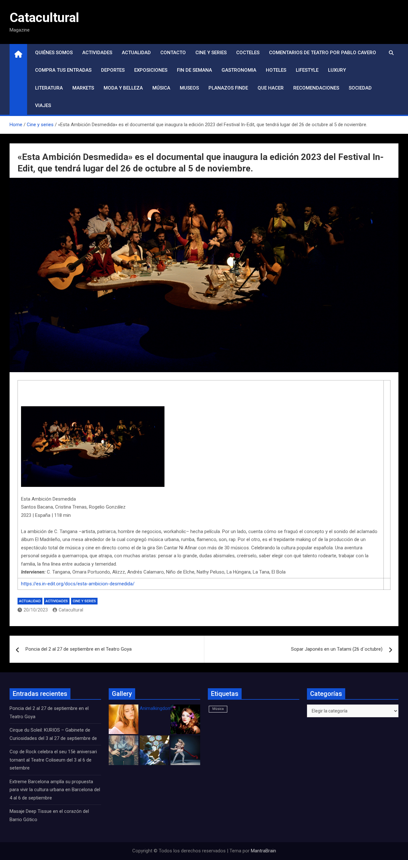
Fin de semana (194, 70)
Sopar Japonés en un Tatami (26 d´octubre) (336, 649)
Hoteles (276, 70)
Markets (83, 88)
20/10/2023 (36, 609)
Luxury (337, 70)
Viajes (43, 105)
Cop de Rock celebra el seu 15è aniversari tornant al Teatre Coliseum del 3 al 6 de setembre (53, 760)
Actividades (97, 52)
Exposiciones (150, 70)
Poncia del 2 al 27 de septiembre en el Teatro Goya (79, 649)
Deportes (113, 70)
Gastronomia (239, 70)
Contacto (173, 52)
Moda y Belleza (123, 88)
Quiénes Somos (54, 52)
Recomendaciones (316, 88)
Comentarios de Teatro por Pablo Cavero (322, 52)
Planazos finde (228, 88)
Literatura (49, 88)
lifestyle (307, 70)
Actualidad (136, 52)
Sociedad (360, 88)
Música (161, 88)
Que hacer (271, 88)
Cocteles (247, 52)
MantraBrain (263, 851)
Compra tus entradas (63, 70)
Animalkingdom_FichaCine (167, 708)
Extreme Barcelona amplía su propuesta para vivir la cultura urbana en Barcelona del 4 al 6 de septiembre (55, 790)
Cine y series (211, 52)
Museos (189, 88)
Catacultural (44, 17)
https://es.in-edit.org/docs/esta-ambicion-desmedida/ (78, 584)
